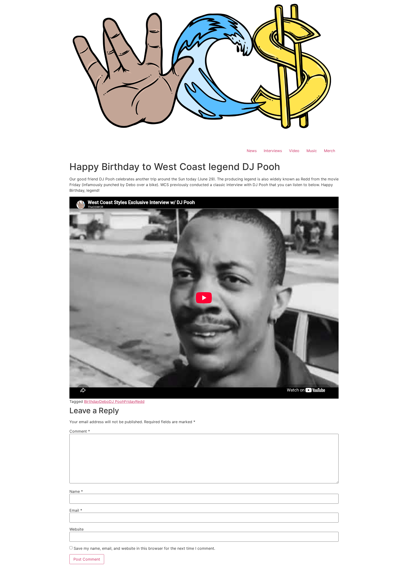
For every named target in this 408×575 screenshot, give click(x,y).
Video (294, 150)
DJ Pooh (116, 401)
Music (311, 150)
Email (75, 510)
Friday (129, 401)
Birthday (91, 401)
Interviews (273, 150)
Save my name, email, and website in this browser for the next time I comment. (144, 548)
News (252, 150)
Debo (104, 401)
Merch (329, 150)
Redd (139, 401)
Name (76, 491)
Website (76, 529)
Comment (79, 431)
